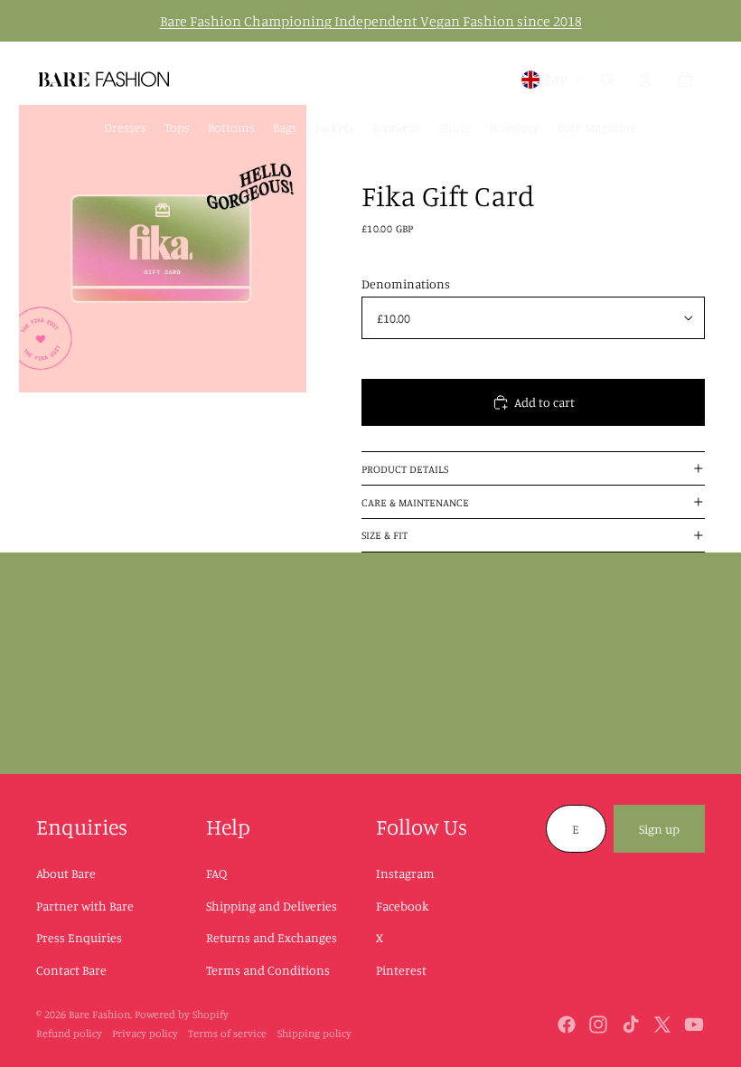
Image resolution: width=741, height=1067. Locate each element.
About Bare (66, 873)
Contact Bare (71, 969)
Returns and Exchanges (271, 937)
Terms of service (227, 1033)
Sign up (659, 828)
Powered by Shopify (182, 1014)
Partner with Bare (85, 905)
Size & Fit (384, 535)
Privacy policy (145, 1033)
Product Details (404, 469)
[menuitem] (125, 127)
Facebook (402, 905)
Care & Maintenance (415, 502)
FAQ (216, 873)
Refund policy (69, 1033)
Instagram (405, 873)
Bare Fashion (99, 1014)
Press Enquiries (79, 937)
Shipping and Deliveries (271, 905)
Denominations (405, 283)
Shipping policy (314, 1033)
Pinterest (401, 969)
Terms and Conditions (268, 969)
